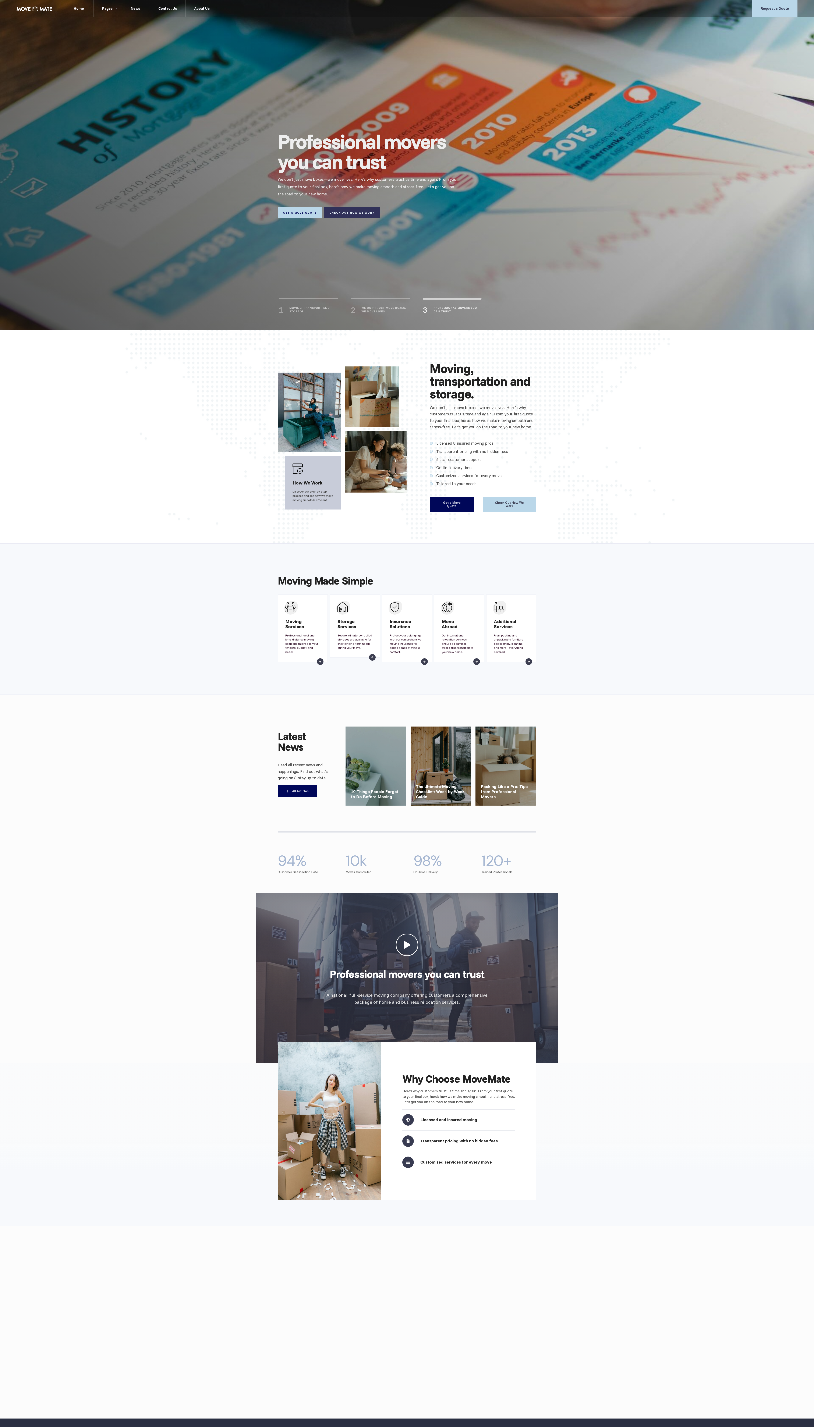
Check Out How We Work (352, 212)
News (135, 8)
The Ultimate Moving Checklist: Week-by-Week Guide (440, 791)
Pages (107, 8)
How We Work (307, 483)
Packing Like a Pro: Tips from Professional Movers (504, 791)
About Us (202, 8)
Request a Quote (775, 8)
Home (79, 8)
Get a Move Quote (300, 212)
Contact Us (167, 8)
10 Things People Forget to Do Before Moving (375, 794)
